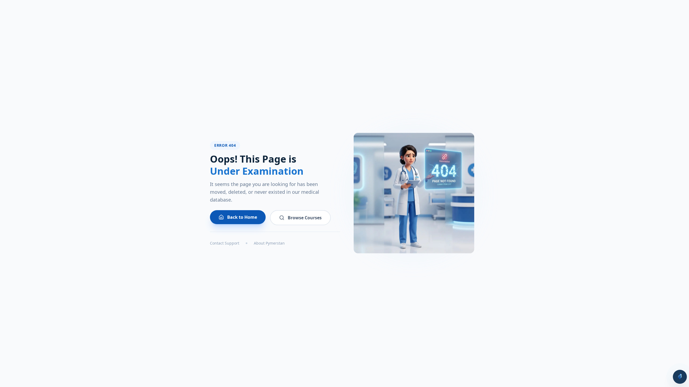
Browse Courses (305, 218)
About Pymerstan (269, 243)
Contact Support (224, 243)
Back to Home (242, 217)
